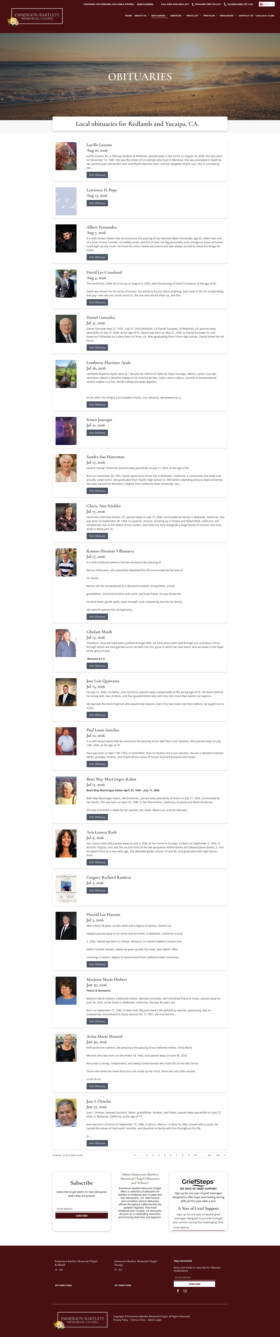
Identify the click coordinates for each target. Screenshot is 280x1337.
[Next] (225, 1155)
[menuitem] (128, 15)
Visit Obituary (97, 175)
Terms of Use (138, 1320)
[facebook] (178, 1291)
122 (218, 1155)
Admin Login (154, 1320)
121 (209, 1155)
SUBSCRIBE (82, 1215)
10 (195, 1155)
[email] (185, 1291)
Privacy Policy (120, 1320)
